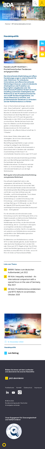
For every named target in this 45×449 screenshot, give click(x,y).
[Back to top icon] (40, 444)
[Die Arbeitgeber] (8, 4)
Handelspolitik (10, 347)
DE (28, 2)
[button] (4, 445)
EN (28, 5)
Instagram (19, 394)
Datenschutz (28, 387)
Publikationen (9, 387)
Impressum (38, 387)
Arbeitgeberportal (42, 3)
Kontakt (18, 387)
